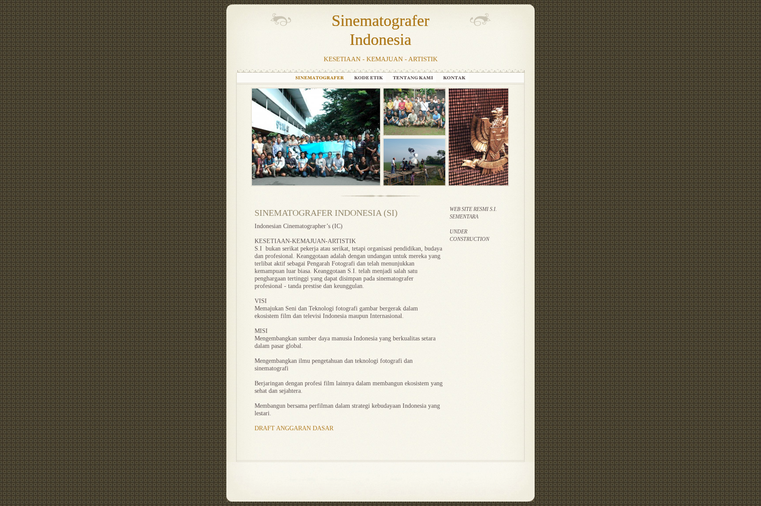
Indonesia (380, 39)
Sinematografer (380, 21)
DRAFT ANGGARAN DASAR (294, 428)
